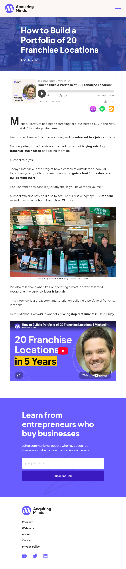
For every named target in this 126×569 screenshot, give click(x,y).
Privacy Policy (31, 546)
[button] (118, 8)
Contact (27, 540)
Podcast (27, 522)
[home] (58, 8)
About (26, 534)
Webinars (28, 528)
